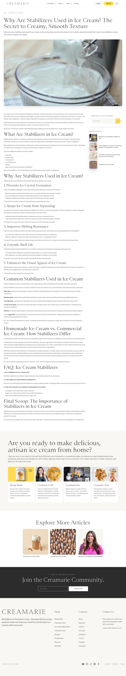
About (81, 619)
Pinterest (82, 642)
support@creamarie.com (112, 628)
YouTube (82, 630)
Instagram (82, 634)
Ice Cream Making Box (62, 627)
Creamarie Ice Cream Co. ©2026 (10, 664)
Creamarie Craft (60, 623)
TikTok (81, 638)
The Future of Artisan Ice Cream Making (90, 556)
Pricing (76, 3)
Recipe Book (59, 619)
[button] (51, 3)
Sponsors (82, 623)
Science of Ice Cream (16, 12)
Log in (98, 3)
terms (122, 664)
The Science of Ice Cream (31, 556)
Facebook (82, 646)
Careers (107, 664)
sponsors (115, 664)
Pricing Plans (59, 638)
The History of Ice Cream (58, 556)
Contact (81, 627)
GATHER (58, 646)
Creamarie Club (60, 630)
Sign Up (108, 3)
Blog (5, 12)
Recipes (57, 634)
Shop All (57, 642)
